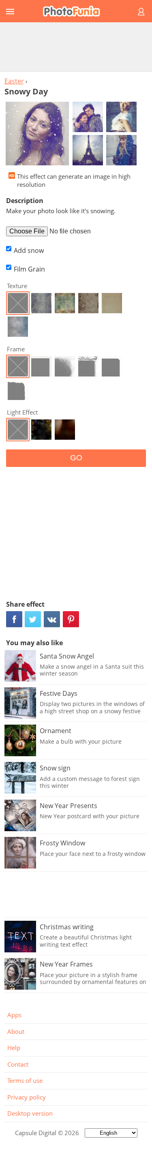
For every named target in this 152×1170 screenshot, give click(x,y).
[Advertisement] (76, 46)
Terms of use (25, 1080)
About (15, 1031)
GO (76, 457)
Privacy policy (26, 1097)
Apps (14, 1015)
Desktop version (30, 1113)
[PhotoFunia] (74, 11)
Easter (14, 81)
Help (13, 1048)
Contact (17, 1064)
